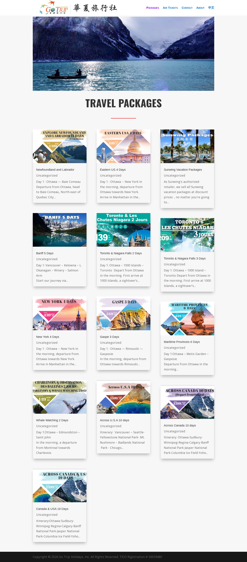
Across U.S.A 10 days (114, 420)
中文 (211, 7)
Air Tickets (170, 7)
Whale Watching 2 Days (52, 420)
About (200, 7)
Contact (187, 7)
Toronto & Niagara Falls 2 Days (121, 253)
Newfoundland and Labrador (55, 169)
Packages (152, 7)
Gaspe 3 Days (109, 337)
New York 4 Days (47, 337)
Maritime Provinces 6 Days (182, 342)
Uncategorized (46, 175)
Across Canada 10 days (180, 425)
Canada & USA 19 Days (52, 509)
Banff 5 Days (44, 253)
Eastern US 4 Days (113, 169)
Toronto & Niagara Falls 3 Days (185, 258)
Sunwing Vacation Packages (183, 169)
